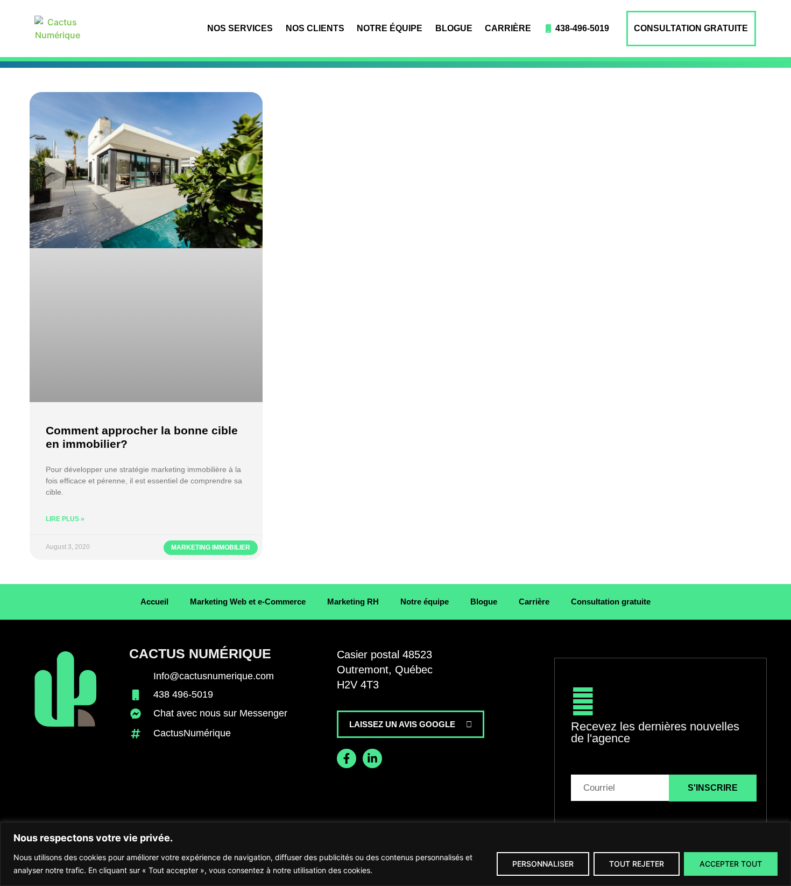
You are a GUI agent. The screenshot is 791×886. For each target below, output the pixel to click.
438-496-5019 (582, 28)
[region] (395, 854)
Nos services (240, 28)
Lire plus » (65, 519)
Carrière (508, 28)
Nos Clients (315, 28)
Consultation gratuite (691, 28)
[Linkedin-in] (372, 758)
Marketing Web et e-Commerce (248, 601)
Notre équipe (389, 28)
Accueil (154, 601)
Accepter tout (731, 863)
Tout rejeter (636, 863)
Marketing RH (353, 601)
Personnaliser (543, 863)
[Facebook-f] (346, 758)
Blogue (453, 28)
